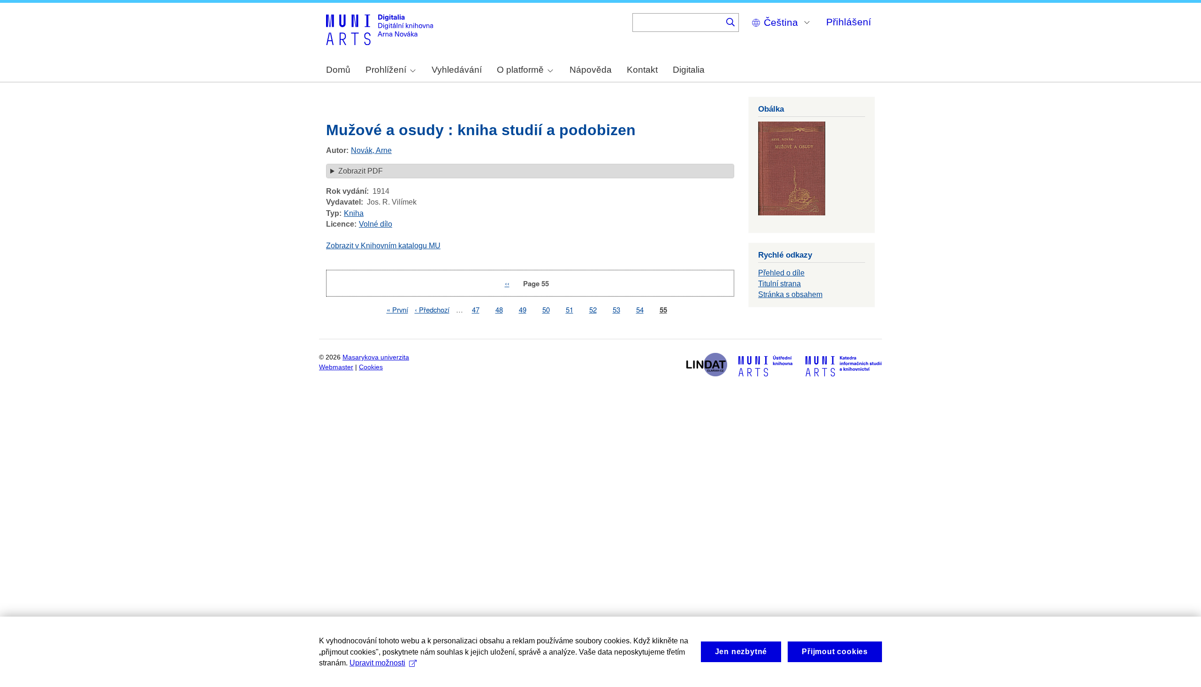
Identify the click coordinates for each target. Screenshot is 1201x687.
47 (475, 309)
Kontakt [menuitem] (642, 69)
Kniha (354, 213)
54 (640, 309)
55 (663, 310)
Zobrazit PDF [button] (360, 171)
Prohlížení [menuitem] (385, 69)
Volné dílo (375, 224)
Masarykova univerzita (375, 357)
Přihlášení (848, 21)
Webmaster (336, 367)
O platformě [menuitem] (520, 69)
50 (546, 309)
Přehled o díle (781, 273)
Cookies (371, 367)
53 (616, 309)
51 (569, 309)
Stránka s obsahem (790, 294)
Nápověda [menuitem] (591, 69)
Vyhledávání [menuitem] (457, 69)
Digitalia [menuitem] (689, 69)
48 (499, 309)
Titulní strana (779, 284)
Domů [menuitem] (338, 69)
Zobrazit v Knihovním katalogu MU (383, 246)
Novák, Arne (371, 150)
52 (593, 309)
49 (522, 309)
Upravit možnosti (377, 663)
